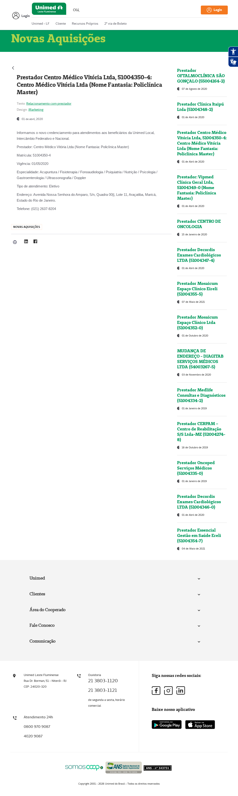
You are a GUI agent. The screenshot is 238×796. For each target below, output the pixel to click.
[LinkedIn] (26, 241)
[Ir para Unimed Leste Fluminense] (49, 9)
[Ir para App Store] (200, 724)
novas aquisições (26, 227)
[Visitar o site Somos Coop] (84, 767)
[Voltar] (13, 67)
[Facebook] (35, 241)
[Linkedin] (180, 690)
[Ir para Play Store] (167, 724)
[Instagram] (168, 690)
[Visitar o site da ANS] (124, 766)
